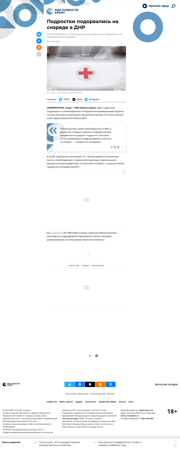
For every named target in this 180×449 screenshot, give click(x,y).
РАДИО (79, 402)
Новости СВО (74, 265)
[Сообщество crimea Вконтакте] (80, 384)
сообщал (56, 233)
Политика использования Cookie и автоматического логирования (27, 426)
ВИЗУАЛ (111, 394)
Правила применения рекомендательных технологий (28, 432)
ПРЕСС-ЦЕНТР (66, 402)
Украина (85, 265)
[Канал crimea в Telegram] (69, 384)
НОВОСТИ (52, 402)
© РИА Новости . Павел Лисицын (57, 93)
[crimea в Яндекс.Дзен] (90, 384)
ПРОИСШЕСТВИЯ (98, 394)
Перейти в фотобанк (76, 93)
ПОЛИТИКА (70, 394)
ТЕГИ (130, 402)
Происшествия (98, 265)
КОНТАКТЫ (90, 402)
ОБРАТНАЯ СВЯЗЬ (107, 402)
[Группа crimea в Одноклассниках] (100, 384)
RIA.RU (122, 402)
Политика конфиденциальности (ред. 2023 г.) (23, 429)
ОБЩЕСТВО (83, 394)
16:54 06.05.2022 (53, 41)
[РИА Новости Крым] (62, 11)
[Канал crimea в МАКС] (111, 384)
